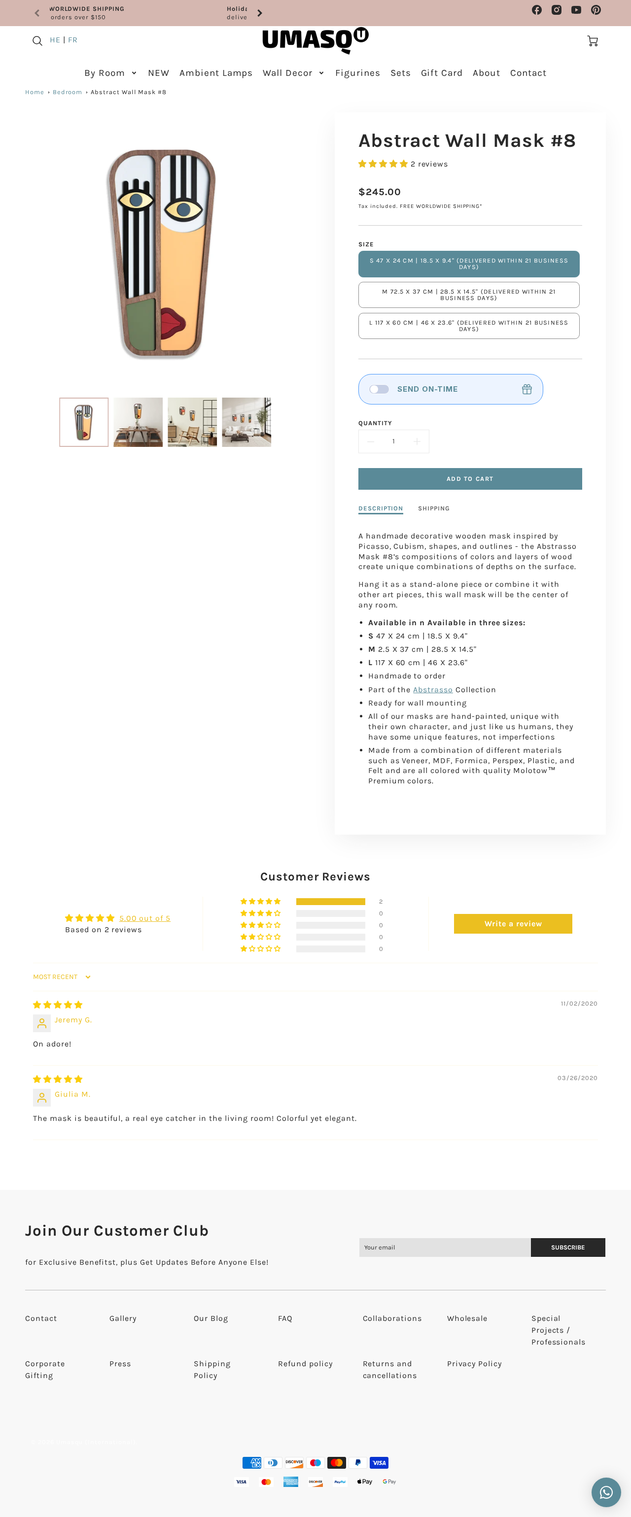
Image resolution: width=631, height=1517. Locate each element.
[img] (58, 1005)
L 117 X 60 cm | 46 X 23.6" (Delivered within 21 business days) (469, 326)
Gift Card (442, 72)
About (486, 72)
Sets (400, 72)
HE (55, 39)
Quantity (375, 423)
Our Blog (211, 1318)
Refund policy (305, 1363)
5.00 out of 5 (145, 918)
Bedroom (68, 92)
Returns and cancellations (390, 1369)
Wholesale (467, 1318)
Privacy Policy (474, 1363)
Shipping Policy (212, 1369)
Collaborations (392, 1318)
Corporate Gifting (45, 1369)
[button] (384, 164)
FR (73, 39)
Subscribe (569, 1247)
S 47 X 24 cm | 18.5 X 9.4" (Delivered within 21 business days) (469, 263)
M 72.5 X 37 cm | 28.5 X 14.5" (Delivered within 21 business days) (469, 295)
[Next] (259, 13)
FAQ (285, 1318)
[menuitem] (111, 73)
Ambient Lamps (216, 72)
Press (120, 1363)
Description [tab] (381, 508)
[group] (148, 13)
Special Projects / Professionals (558, 1330)
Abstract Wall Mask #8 (129, 92)
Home (34, 92)
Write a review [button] (513, 923)
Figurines (358, 72)
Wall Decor (288, 72)
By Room (104, 72)
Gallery (123, 1318)
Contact (528, 72)
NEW (159, 72)
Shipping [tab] (434, 508)
